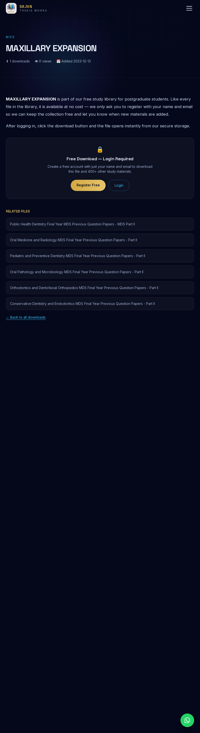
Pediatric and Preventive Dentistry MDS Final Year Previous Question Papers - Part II (77, 256)
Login (119, 185)
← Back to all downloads (26, 317)
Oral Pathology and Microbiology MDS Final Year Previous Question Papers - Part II (76, 272)
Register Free (88, 185)
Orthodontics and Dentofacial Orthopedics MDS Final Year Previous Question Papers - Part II (84, 288)
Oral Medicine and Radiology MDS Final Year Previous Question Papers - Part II (73, 240)
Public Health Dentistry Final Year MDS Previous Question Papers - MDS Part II (72, 224)
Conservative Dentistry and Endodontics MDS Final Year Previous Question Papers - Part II (82, 303)
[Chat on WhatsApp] (187, 720)
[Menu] (189, 8)
